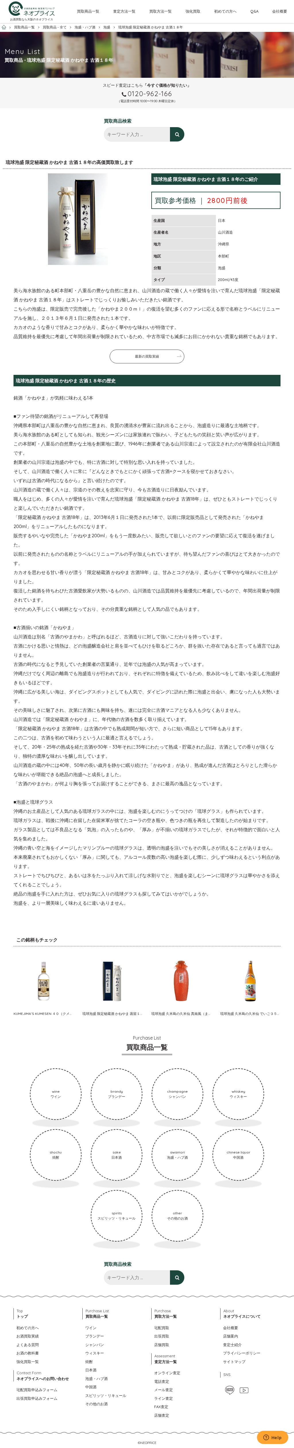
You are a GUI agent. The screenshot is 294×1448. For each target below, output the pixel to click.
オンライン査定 (167, 1373)
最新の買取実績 (147, 356)
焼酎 (89, 1361)
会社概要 (279, 11)
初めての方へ (225, 11)
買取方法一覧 (160, 11)
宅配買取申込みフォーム (36, 1389)
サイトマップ (234, 1361)
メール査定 (163, 1389)
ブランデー (94, 1336)
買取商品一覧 (88, 11)
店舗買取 (161, 1344)
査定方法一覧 (124, 11)
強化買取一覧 (27, 1361)
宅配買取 (161, 1327)
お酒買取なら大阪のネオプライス (31, 19)
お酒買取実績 (27, 1336)
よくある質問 (27, 1344)
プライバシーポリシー (241, 1353)
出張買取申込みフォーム (36, 1398)
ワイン (90, 1327)
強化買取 (192, 11)
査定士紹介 (232, 1344)
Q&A (254, 11)
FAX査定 (161, 1406)
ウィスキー (94, 1353)
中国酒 (90, 1387)
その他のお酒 (96, 1404)
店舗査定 (161, 1415)
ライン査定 (163, 1398)
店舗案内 (230, 1336)
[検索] (177, 134)
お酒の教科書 (27, 1353)
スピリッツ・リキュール (105, 1395)
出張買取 (161, 1336)
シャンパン (94, 1344)
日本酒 (90, 1370)
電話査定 (161, 1381)
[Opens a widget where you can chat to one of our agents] (272, 1438)
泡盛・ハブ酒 (96, 1378)
